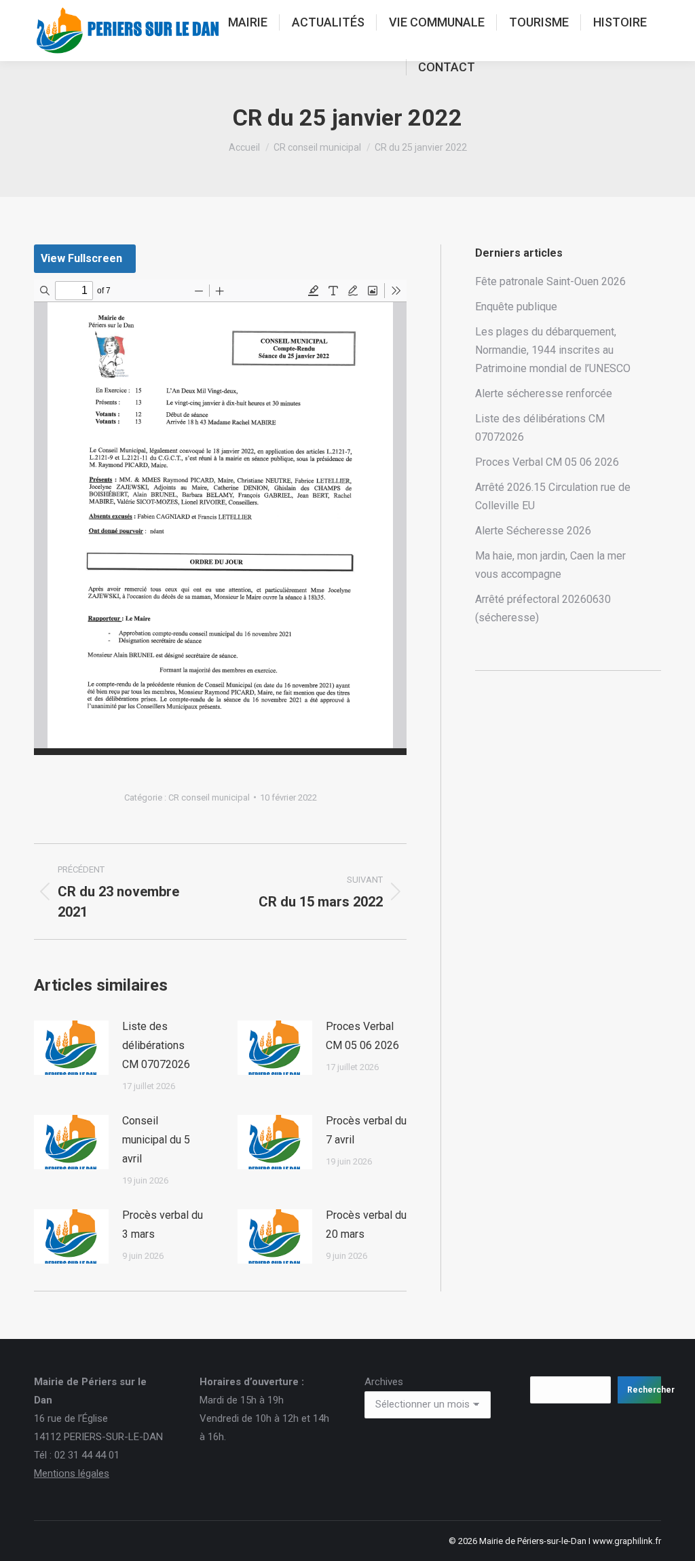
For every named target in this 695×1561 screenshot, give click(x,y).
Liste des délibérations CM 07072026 (156, 1045)
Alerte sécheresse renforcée (543, 393)
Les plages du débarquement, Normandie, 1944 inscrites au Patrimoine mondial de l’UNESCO (553, 350)
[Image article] (71, 1048)
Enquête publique (516, 306)
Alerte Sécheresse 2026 (533, 530)
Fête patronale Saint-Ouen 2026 (550, 281)
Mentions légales (71, 1473)
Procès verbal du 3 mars (162, 1225)
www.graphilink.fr (627, 1541)
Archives (383, 1382)
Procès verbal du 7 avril (366, 1130)
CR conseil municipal (209, 797)
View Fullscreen (81, 258)
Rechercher (644, 1390)
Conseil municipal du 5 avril (156, 1139)
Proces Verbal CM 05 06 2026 (362, 1036)
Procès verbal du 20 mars (366, 1225)
